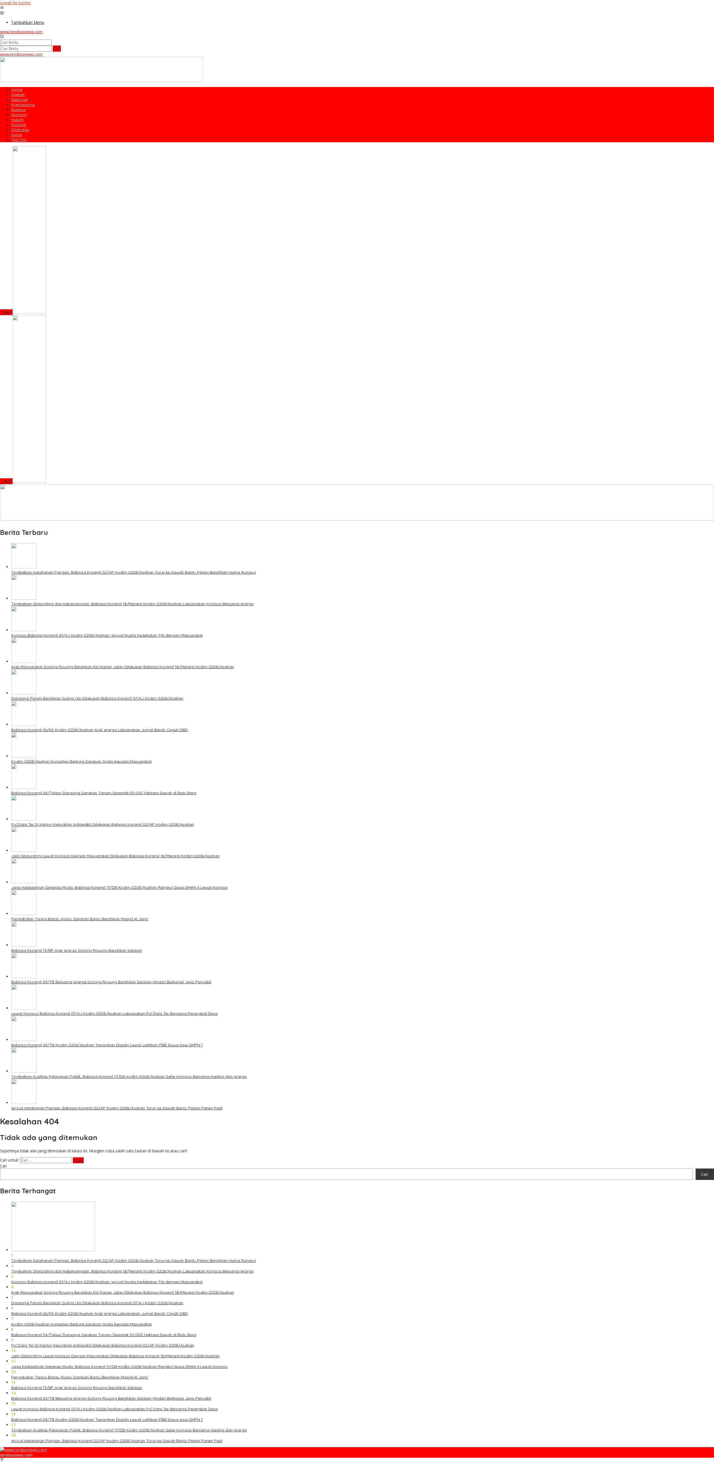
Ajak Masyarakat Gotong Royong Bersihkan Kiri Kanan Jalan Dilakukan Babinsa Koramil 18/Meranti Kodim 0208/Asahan (122, 666)
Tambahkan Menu (27, 22)
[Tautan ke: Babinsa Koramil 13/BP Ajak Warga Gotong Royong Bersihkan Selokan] (23, 945)
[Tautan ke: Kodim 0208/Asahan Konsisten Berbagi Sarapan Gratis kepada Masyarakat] (23, 756)
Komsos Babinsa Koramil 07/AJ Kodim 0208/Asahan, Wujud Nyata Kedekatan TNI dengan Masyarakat (107, 635)
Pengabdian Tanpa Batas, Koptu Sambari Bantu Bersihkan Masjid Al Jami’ (79, 918)
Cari (3, 1166)
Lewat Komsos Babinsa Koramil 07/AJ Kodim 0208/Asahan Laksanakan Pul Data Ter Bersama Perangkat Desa (114, 1013)
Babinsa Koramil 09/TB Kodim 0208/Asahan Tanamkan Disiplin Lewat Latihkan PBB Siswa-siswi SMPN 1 (107, 1044)
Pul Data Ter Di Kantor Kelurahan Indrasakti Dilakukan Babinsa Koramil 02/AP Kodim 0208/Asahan (102, 824)
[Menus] (2, 8)
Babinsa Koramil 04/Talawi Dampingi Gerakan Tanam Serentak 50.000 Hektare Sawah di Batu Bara (103, 792)
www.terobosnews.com (21, 31)
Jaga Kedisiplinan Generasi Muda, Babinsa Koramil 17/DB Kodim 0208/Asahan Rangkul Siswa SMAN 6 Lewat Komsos (119, 887)
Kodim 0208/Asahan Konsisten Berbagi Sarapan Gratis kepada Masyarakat (81, 761)
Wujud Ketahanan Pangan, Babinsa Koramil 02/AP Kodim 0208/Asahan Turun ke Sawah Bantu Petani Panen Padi (116, 1107)
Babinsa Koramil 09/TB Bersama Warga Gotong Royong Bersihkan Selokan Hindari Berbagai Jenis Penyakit (111, 981)
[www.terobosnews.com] (23, 1449)
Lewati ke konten (15, 2)
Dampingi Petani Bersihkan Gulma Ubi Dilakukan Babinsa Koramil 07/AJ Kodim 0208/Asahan (97, 698)
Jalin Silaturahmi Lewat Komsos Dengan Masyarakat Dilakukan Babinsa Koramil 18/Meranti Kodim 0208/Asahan (115, 855)
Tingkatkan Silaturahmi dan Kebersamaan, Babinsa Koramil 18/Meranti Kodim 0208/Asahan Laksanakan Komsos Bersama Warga (132, 603)
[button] (57, 48)
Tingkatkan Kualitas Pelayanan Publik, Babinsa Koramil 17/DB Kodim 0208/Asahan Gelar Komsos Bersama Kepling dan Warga (129, 1076)
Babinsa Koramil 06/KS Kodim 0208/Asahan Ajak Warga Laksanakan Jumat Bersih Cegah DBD (99, 729)
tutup (6, 312)
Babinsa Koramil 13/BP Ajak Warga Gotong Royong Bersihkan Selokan (76, 950)
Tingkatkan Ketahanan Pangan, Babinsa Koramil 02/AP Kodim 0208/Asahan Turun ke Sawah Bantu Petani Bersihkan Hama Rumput (133, 572)
